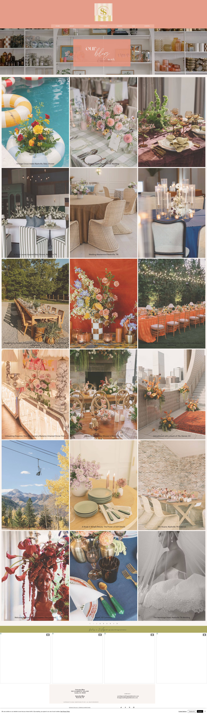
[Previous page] (93, 623)
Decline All (192, 711)
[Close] (205, 711)
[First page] (89, 623)
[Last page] (117, 623)
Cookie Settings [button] (183, 711)
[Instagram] (133, 707)
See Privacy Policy (65, 711)
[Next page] (113, 623)
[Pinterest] (129, 707)
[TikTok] (121, 707)
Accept (200, 711)
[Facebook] (125, 707)
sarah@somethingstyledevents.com (128, 696)
